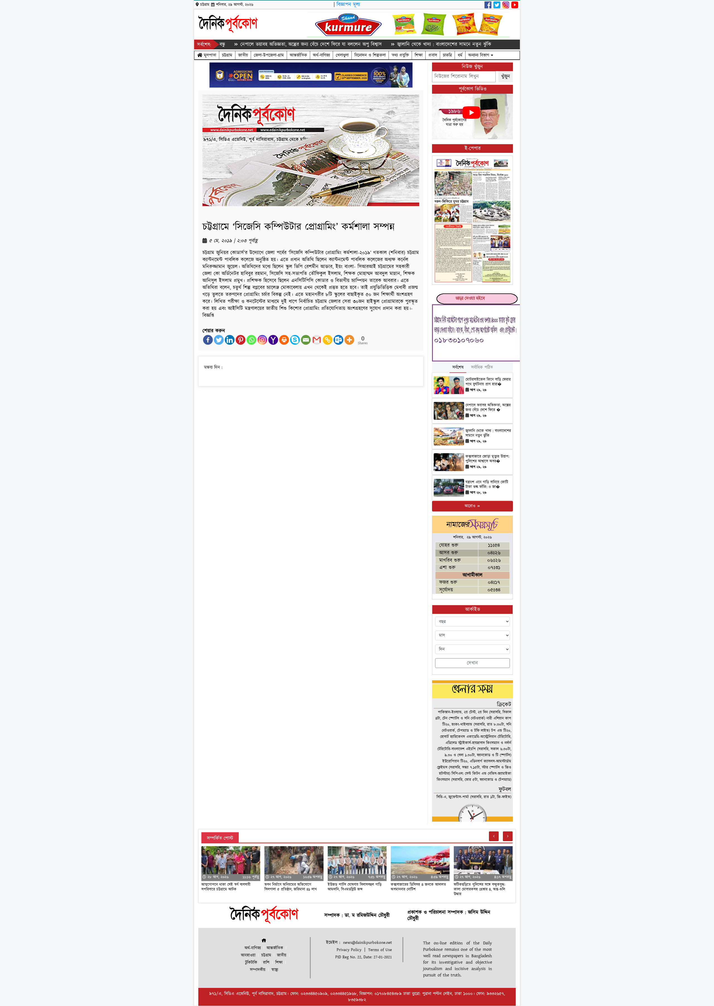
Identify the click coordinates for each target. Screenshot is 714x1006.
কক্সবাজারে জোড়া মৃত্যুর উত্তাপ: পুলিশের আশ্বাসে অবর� (487, 459)
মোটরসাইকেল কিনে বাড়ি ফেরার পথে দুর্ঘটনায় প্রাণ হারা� (488, 382)
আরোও (471, 506)
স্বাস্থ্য (274, 970)
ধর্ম (460, 55)
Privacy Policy (349, 950)
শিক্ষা (419, 55)
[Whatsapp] (251, 340)
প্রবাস (432, 55)
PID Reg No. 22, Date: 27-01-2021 (363, 957)
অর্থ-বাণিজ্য (321, 55)
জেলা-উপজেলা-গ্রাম (269, 55)
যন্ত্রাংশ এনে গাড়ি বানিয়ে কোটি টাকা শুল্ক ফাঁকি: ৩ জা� (486, 484)
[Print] (284, 340)
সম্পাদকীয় (258, 970)
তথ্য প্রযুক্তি (400, 55)
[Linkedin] (230, 340)
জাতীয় (243, 55)
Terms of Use (380, 950)
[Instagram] (262, 340)
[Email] (306, 340)
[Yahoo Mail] (273, 340)
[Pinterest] (240, 340)
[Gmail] (317, 340)
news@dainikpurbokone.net (367, 942)
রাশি (266, 963)
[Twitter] (219, 340)
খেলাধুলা (342, 55)
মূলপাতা (209, 55)
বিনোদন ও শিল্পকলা (370, 55)
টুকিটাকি (251, 963)
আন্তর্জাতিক (298, 55)
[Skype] (295, 340)
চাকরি (447, 55)
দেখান (472, 663)
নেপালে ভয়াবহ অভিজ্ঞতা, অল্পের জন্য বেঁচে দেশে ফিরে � (488, 407)
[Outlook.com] (338, 340)
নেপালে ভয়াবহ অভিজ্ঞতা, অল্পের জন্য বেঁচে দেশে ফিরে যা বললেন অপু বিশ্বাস (272, 44)
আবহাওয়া (248, 955)
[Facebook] (208, 340)
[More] (349, 340)
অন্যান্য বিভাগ (479, 55)
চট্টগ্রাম (227, 55)
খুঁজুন (505, 76)
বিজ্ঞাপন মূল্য (348, 4)
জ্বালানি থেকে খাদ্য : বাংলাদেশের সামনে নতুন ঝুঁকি (406, 44)
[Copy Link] (327, 340)
